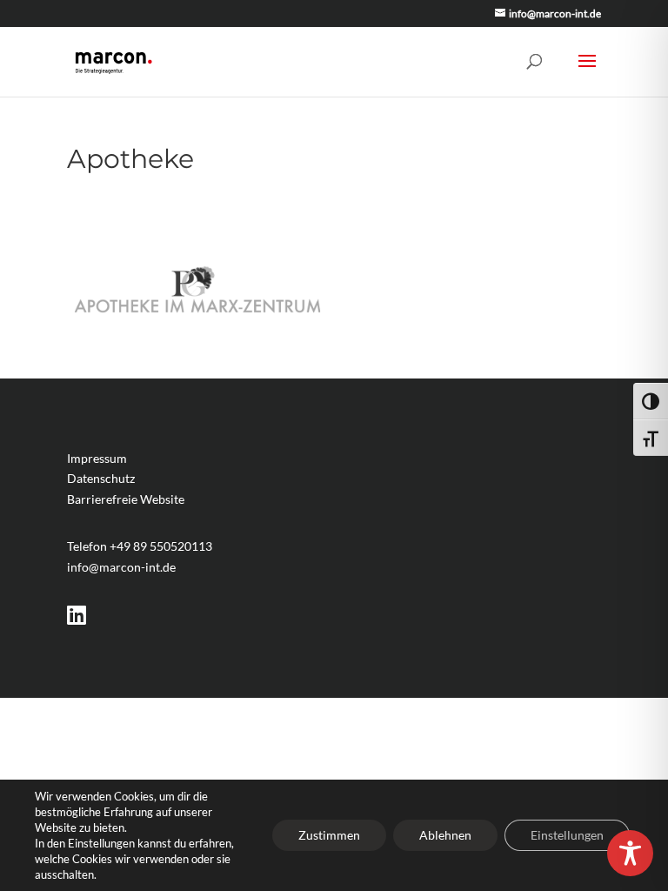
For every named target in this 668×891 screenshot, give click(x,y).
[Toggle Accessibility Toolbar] (630, 853)
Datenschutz (101, 478)
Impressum (97, 458)
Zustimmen (329, 834)
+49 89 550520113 (161, 546)
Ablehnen (445, 834)
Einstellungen (567, 834)
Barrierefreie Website (125, 499)
